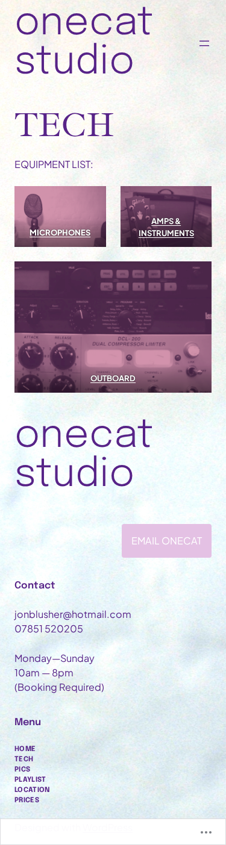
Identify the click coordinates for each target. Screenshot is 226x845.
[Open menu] (204, 43)
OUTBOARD (113, 378)
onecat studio (83, 43)
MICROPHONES (60, 232)
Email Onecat (166, 540)
